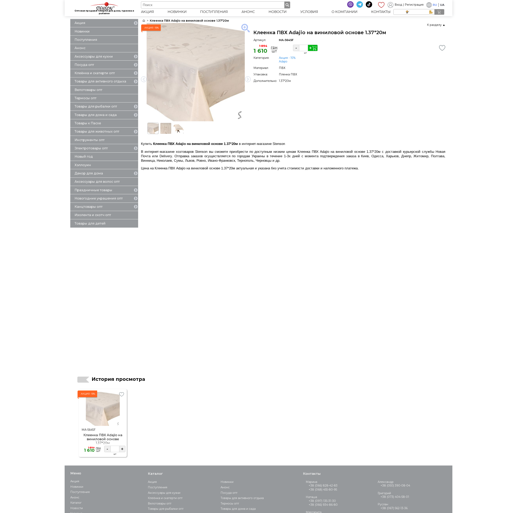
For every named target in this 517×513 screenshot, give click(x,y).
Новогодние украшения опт (99, 198)
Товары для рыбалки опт (96, 106)
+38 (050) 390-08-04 (395, 485)
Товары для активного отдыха (100, 81)
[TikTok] (369, 4)
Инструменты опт (90, 140)
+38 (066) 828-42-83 (323, 485)
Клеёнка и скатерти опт (95, 73)
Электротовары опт (91, 148)
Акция (147, 12)
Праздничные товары (93, 190)
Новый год (84, 156)
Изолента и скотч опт (93, 215)
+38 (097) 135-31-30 (322, 501)
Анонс (248, 12)
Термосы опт (86, 98)
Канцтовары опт (89, 207)
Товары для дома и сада (96, 115)
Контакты (381, 12)
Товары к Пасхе (88, 123)
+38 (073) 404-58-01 (394, 497)
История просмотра (118, 379)
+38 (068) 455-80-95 (323, 489)
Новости (278, 12)
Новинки (177, 12)
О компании (344, 12)
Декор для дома (89, 173)
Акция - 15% (287, 58)
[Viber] (350, 4)
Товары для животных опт (97, 131)
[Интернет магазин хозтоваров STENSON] (143, 20)
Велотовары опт (88, 90)
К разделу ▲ (436, 25)
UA (442, 5)
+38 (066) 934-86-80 (323, 505)
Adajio (283, 61)
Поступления (214, 12)
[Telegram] (359, 4)
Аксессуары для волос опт (97, 182)
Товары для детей (90, 223)
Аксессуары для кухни (94, 56)
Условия (309, 12)
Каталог (76, 503)
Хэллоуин (83, 165)
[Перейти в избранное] (381, 5)
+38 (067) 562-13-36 (394, 508)
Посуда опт (84, 65)
